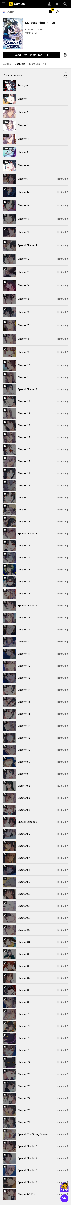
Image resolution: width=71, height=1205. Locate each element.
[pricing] (64, 1198)
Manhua (29, 33)
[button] (7, 64)
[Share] (57, 12)
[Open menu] (4, 4)
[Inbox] (57, 4)
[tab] (7, 64)
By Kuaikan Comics (34, 29)
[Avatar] (49, 4)
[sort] (65, 75)
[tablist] (35, 64)
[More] (65, 12)
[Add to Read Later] (65, 55)
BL (36, 33)
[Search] (65, 4)
